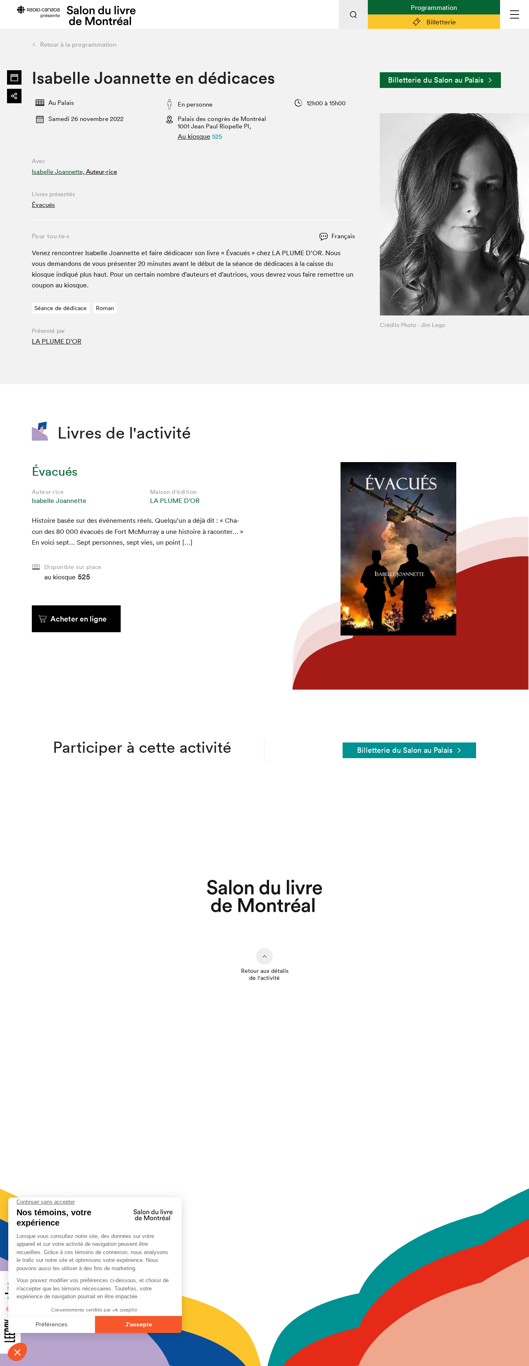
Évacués (43, 205)
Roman (105, 308)
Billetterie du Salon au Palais (436, 80)
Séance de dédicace (60, 308)
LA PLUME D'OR (56, 341)
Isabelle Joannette (59, 500)
